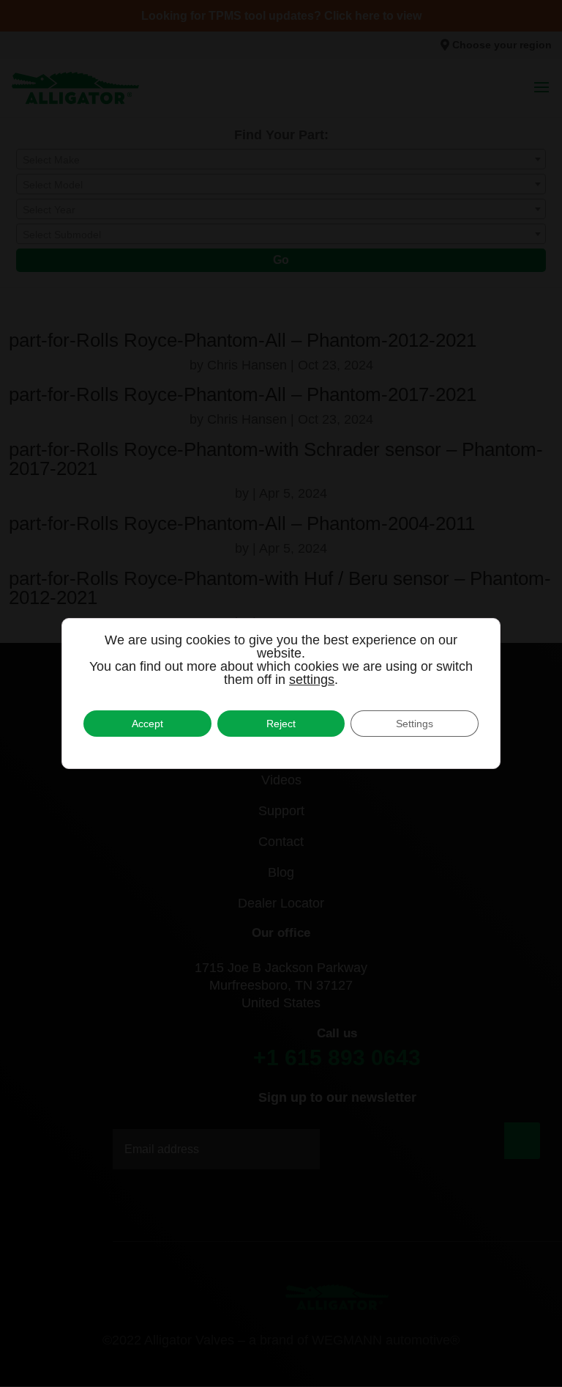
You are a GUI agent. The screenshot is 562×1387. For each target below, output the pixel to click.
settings (311, 679)
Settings (414, 723)
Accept (147, 723)
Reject (281, 723)
